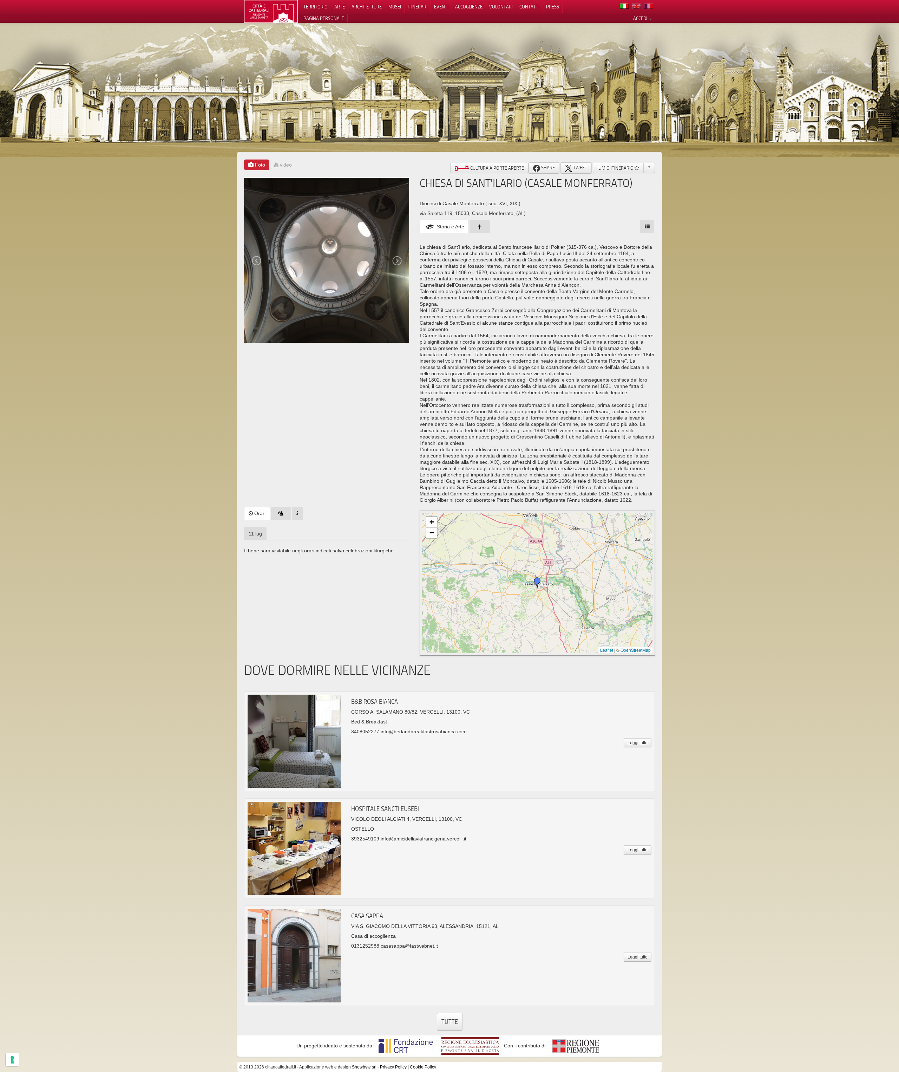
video (285, 165)
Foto (259, 165)
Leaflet (606, 650)
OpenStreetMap (636, 650)
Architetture (367, 7)
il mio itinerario (616, 168)
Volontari (501, 7)
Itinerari (417, 7)
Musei (394, 7)
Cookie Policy (423, 1067)
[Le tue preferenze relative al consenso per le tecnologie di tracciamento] (12, 1059)
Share (547, 167)
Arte (339, 7)
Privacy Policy (393, 1067)
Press (552, 7)
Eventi (441, 7)
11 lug (255, 534)
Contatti (529, 7)
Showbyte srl (364, 1067)
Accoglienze (469, 7)
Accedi (640, 18)
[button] (537, 583)
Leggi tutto (638, 742)
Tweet (579, 167)
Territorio (315, 7)
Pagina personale (323, 18)
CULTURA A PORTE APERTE (496, 168)
